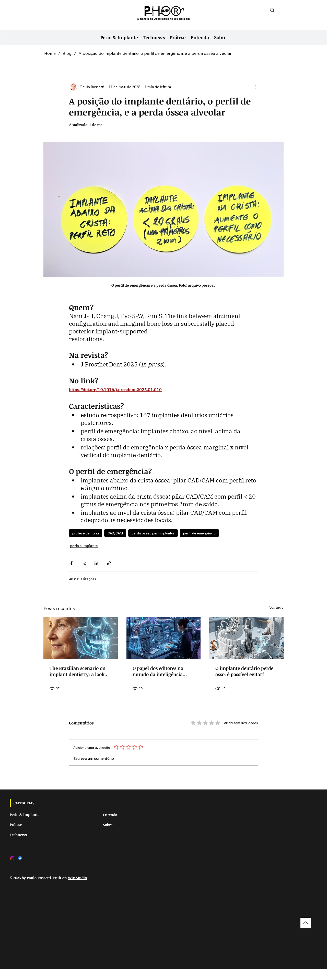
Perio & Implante (24, 814)
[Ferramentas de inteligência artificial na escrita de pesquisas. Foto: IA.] (163, 638)
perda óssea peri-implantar (153, 533)
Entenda (110, 814)
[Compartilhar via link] (109, 563)
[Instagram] (12, 858)
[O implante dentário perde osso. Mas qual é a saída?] (246, 638)
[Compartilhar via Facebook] (71, 563)
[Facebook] (19, 858)
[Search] (272, 10)
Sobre (107, 824)
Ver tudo (276, 607)
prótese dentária (85, 533)
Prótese (16, 824)
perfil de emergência (199, 533)
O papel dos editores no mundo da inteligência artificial (158, 671)
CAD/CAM (115, 533)
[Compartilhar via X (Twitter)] (83, 563)
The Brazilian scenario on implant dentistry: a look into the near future (78, 671)
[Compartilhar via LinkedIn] (96, 563)
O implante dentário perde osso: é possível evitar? (244, 671)
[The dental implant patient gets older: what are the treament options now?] (80, 638)
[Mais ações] (255, 87)
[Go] (305, 923)
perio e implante (84, 545)
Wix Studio (77, 877)
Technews (18, 834)
